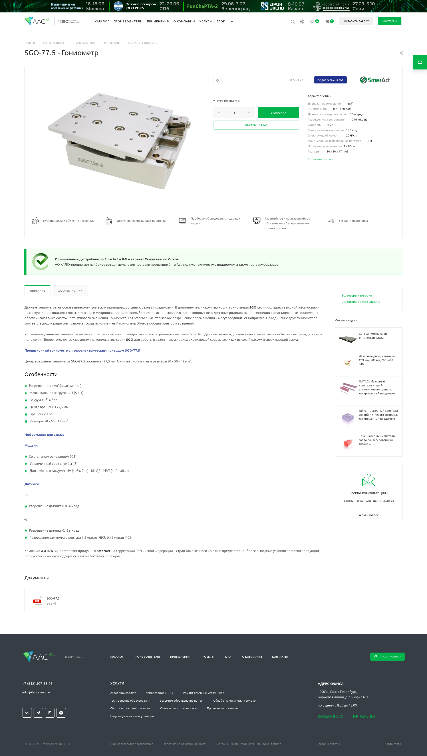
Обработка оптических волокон (235, 700)
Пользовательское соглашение (131, 744)
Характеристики (70, 290)
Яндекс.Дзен (61, 713)
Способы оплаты (328, 744)
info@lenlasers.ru (36, 692)
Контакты (280, 657)
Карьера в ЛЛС (330, 716)
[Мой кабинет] (302, 22)
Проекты (207, 657)
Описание (37, 290)
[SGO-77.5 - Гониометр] (119, 141)
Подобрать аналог (330, 80)
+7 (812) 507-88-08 (37, 683)
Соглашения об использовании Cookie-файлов (249, 744)
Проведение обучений (222, 708)
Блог (228, 657)
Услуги (117, 683)
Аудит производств (123, 693)
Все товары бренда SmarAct (361, 301)
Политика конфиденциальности (185, 744)
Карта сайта (393, 744)
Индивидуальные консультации (132, 716)
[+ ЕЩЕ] (233, 21)
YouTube (49, 713)
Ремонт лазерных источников (203, 693)
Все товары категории (357, 295)
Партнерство (363, 716)
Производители (146, 657)
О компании (252, 657)
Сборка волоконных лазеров (130, 708)
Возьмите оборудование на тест (182, 700)
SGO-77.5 (53, 598)
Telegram (38, 713)
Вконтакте (27, 713)
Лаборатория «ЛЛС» (159, 693)
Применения (180, 657)
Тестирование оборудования (130, 700)
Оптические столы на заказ (178, 708)
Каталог (116, 657)
